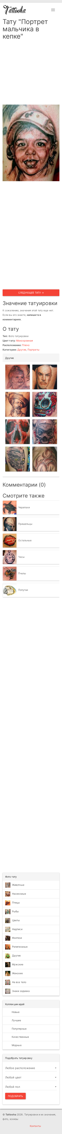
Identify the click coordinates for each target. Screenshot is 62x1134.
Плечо (25, 345)
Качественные (20, 1036)
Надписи (17, 929)
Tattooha (15, 9)
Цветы (16, 920)
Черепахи (24, 507)
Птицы (16, 902)
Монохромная (24, 340)
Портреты (33, 349)
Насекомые (19, 893)
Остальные (25, 540)
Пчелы (22, 573)
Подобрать (15, 1096)
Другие (21, 349)
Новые (15, 1011)
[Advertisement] (31, 73)
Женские (17, 973)
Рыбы (15, 911)
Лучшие (16, 1020)
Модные (16, 1045)
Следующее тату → (31, 292)
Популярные (19, 1028)
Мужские (17, 964)
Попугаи (23, 589)
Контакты (35, 1125)
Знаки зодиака (21, 990)
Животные (18, 884)
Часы (21, 556)
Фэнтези (17, 937)
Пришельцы (25, 523)
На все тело (19, 981)
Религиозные (20, 946)
